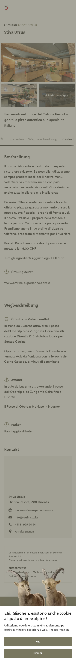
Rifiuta (38, 653)
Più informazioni (59, 629)
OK (38, 641)
